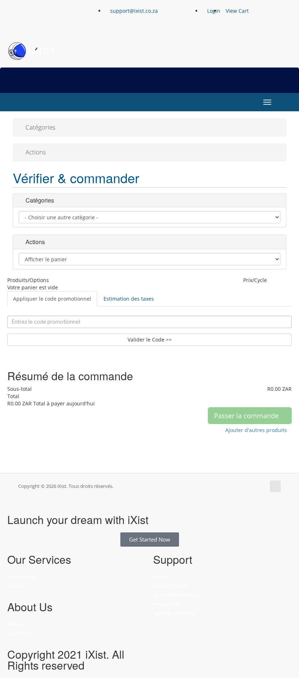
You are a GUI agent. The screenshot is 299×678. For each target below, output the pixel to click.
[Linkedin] (56, 16)
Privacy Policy (168, 604)
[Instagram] (36, 16)
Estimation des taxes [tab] (129, 298)
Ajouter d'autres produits (256, 430)
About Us (17, 624)
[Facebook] (16, 16)
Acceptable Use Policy (176, 595)
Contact (161, 576)
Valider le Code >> (150, 339)
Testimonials (21, 633)
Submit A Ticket (170, 585)
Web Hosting (21, 576)
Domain (15, 585)
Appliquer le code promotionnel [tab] (52, 298)
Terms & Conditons (174, 613)
